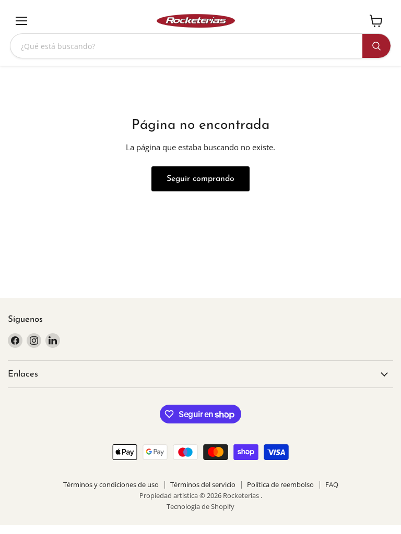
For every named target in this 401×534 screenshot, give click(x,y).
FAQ (331, 484)
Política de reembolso (280, 484)
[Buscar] (376, 45)
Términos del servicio (202, 484)
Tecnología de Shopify (200, 506)
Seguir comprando (200, 179)
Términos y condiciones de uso (111, 484)
